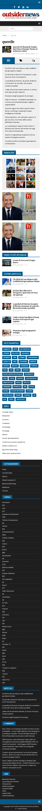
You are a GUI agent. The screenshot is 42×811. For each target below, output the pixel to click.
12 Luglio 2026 (18, 311)
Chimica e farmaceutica (10, 520)
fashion (34, 366)
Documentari (6, 555)
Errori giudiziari (7, 579)
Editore (5, 434)
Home (4, 469)
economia (23, 362)
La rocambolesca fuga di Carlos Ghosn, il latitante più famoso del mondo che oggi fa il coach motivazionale (20, 128)
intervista (29, 374)
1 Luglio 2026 (18, 335)
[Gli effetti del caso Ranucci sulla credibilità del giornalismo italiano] (10, 162)
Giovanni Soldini (7, 788)
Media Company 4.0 (9, 446)
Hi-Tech (5, 603)
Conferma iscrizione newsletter (13, 442)
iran (5, 378)
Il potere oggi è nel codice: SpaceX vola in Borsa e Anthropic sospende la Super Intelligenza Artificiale (20, 111)
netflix (26, 382)
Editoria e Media (7, 567)
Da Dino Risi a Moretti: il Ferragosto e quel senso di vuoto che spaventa (20, 75)
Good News (6, 597)
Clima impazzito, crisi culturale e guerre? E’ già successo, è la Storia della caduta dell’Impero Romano (20, 119)
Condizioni (6, 423)
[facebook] (14, 7)
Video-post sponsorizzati (11, 453)
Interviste (5, 615)
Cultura (4, 544)
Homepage (6, 427)
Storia (4, 662)
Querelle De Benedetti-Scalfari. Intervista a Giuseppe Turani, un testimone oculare (25, 49)
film (5, 370)
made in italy (8, 382)
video (11, 399)
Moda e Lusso (6, 626)
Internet (5, 609)
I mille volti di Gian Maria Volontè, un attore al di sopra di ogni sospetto (21, 90)
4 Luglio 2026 (18, 324)
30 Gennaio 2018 (19, 54)
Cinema (4, 526)
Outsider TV (6, 644)
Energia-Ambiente (8, 573)
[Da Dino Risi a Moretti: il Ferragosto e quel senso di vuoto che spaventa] (20, 162)
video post (21, 399)
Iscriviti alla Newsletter (10, 438)
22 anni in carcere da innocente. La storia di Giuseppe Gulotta (20, 756)
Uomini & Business (8, 795)
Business (6, 357)
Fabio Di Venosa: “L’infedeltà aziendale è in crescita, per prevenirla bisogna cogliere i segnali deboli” (20, 102)
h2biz (18, 370)
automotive (25, 349)
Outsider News (7, 412)
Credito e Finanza (8, 538)
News (4, 638)
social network (17, 391)
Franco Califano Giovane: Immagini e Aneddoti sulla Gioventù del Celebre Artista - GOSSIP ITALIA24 (19, 762)
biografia (25, 353)
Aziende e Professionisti (10, 514)
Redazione (6, 415)
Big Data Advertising (9, 449)
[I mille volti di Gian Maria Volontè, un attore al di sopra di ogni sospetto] (10, 169)
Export (4, 585)
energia (33, 362)
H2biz (4, 791)
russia (5, 391)
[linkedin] (28, 7)
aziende (6, 353)
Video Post (6, 680)
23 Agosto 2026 (18, 284)
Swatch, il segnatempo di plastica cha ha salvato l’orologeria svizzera (20, 136)
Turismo (5, 674)
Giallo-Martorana (8, 591)
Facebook (24, 366)
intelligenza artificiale (12, 374)
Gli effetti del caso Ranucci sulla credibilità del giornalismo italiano (20, 69)
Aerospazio (6, 502)
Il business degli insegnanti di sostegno (19, 96)
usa (4, 399)
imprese (26, 370)
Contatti (5, 419)
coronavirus (33, 357)
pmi (25, 387)
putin (31, 387)
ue (34, 395)
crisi (14, 362)
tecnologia (7, 395)
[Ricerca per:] (21, 28)
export (15, 366)
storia (29, 391)
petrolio (17, 387)
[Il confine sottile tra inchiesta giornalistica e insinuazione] (20, 184)
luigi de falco (31, 378)
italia (12, 378)
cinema (22, 357)
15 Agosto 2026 (18, 297)
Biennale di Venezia (8, 779)
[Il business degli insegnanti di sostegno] (20, 169)
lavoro (20, 378)
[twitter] (19, 7)
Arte (3, 508)
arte (15, 349)
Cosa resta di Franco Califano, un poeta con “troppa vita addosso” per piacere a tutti (20, 765)
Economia (5, 561)
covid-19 (6, 362)
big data (15, 353)
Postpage (5, 431)
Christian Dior (6, 784)
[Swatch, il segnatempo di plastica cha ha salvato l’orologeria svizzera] (10, 184)
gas (11, 370)
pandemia (6, 387)
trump (18, 395)
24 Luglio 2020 (18, 265)
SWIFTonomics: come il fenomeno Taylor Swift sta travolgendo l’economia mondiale (19, 746)
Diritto (4, 549)
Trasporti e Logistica (9, 668)
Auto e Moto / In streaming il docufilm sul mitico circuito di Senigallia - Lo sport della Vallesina (20, 730)
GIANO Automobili (8, 786)
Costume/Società (8, 532)
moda (18, 382)
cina (14, 357)
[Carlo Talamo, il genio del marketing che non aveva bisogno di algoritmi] (30, 184)
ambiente (6, 349)
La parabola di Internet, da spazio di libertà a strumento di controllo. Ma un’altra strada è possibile (20, 83)
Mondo (4, 632)
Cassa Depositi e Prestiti (10, 781)
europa (6, 366)
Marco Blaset (31, 54)
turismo (27, 395)
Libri (3, 620)
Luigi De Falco (6, 793)
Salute (4, 650)
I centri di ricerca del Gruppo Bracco (24, 261)
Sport (4, 656)
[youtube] (23, 7)
